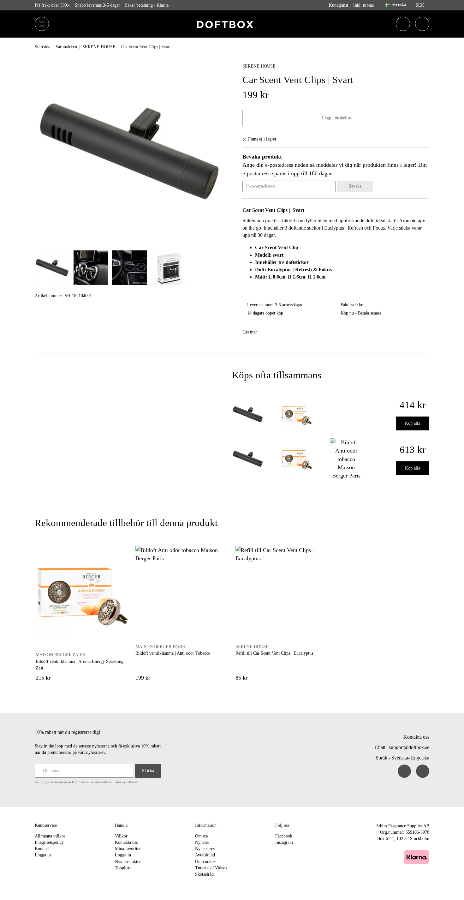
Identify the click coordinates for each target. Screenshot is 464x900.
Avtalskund (205, 855)
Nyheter (202, 842)
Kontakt (42, 848)
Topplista (123, 868)
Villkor (121, 836)
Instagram (284, 842)
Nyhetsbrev (205, 848)
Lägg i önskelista (335, 118)
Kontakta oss (416, 737)
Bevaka (354, 186)
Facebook (283, 836)
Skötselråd (204, 874)
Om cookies (205, 861)
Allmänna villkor (50, 836)
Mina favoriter (128, 848)
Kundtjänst (338, 5)
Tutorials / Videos (211, 868)
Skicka (148, 770)
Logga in (43, 855)
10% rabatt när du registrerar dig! (67, 732)
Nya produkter (128, 861)
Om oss (201, 836)
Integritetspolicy (49, 842)
